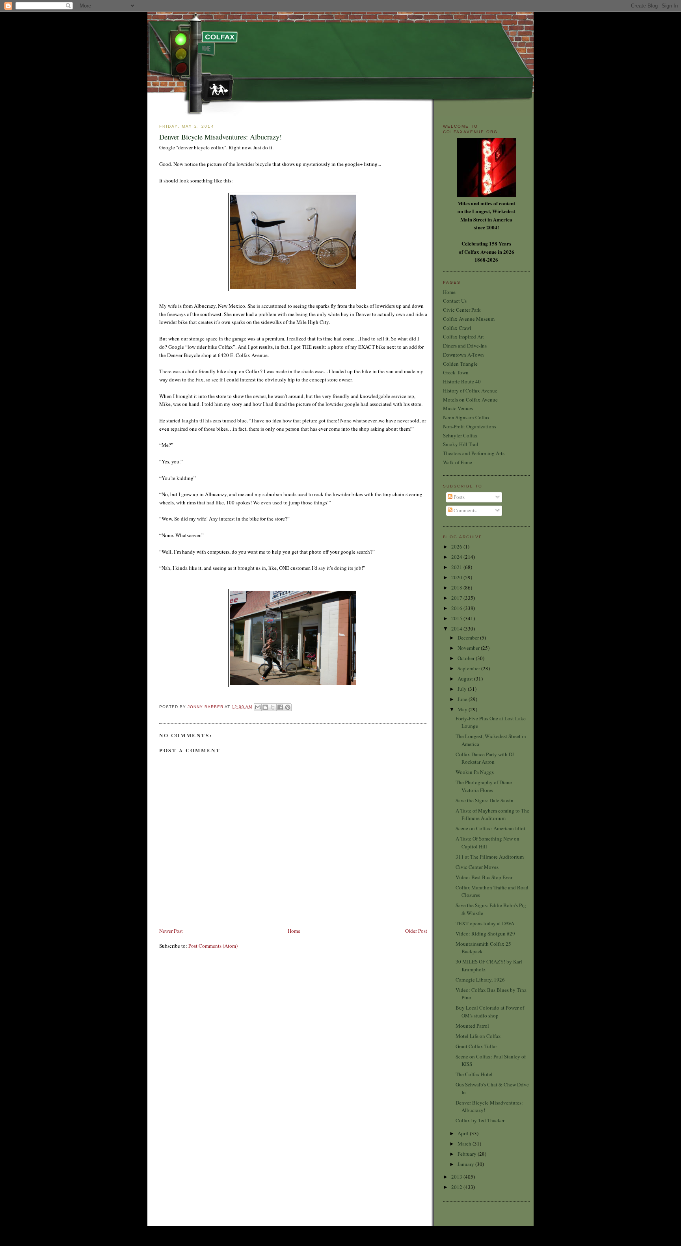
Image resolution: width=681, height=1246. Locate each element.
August (466, 678)
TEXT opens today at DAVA (485, 923)
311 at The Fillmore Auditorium (490, 856)
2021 (457, 567)
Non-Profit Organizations (469, 426)
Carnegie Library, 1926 (480, 979)
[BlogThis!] (265, 707)
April (464, 1133)
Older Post (416, 930)
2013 (457, 1176)
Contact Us (455, 300)
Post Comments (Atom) (213, 945)
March (465, 1143)
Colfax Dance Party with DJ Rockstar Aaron (485, 758)
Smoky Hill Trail (460, 444)
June (463, 699)
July (463, 688)
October (467, 658)
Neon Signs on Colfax (466, 417)
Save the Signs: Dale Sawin (485, 800)
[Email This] (258, 707)
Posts (458, 496)
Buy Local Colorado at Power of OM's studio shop (490, 1011)
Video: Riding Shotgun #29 (485, 933)
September (469, 668)
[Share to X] (273, 707)
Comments (464, 510)
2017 (457, 597)
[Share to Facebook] (280, 707)
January (466, 1164)
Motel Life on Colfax (478, 1036)
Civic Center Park (462, 309)
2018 (457, 587)
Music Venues (458, 408)
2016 (457, 608)
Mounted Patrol (472, 1025)
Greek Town (456, 372)
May (463, 709)
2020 (457, 577)
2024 (457, 556)
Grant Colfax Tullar (476, 1046)
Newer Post (171, 930)
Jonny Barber (206, 707)
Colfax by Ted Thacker (480, 1120)
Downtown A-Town (463, 354)
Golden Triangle (460, 363)
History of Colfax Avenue (470, 390)
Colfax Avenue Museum (469, 318)
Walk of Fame (457, 462)
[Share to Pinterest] (288, 707)
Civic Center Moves (477, 866)
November (469, 647)
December (469, 637)
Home (294, 930)
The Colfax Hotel (474, 1074)
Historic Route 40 (462, 381)
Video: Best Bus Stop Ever (484, 877)
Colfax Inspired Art (463, 336)
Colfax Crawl (457, 327)
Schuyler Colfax (460, 435)
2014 (457, 628)
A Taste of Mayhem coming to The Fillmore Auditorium (492, 814)
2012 (457, 1186)
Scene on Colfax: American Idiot (490, 828)
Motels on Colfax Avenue (470, 399)
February (468, 1153)
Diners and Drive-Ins (465, 345)
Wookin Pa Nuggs (475, 771)
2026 (457, 546)
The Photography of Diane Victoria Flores (484, 786)
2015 (457, 618)
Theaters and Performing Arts (473, 453)
